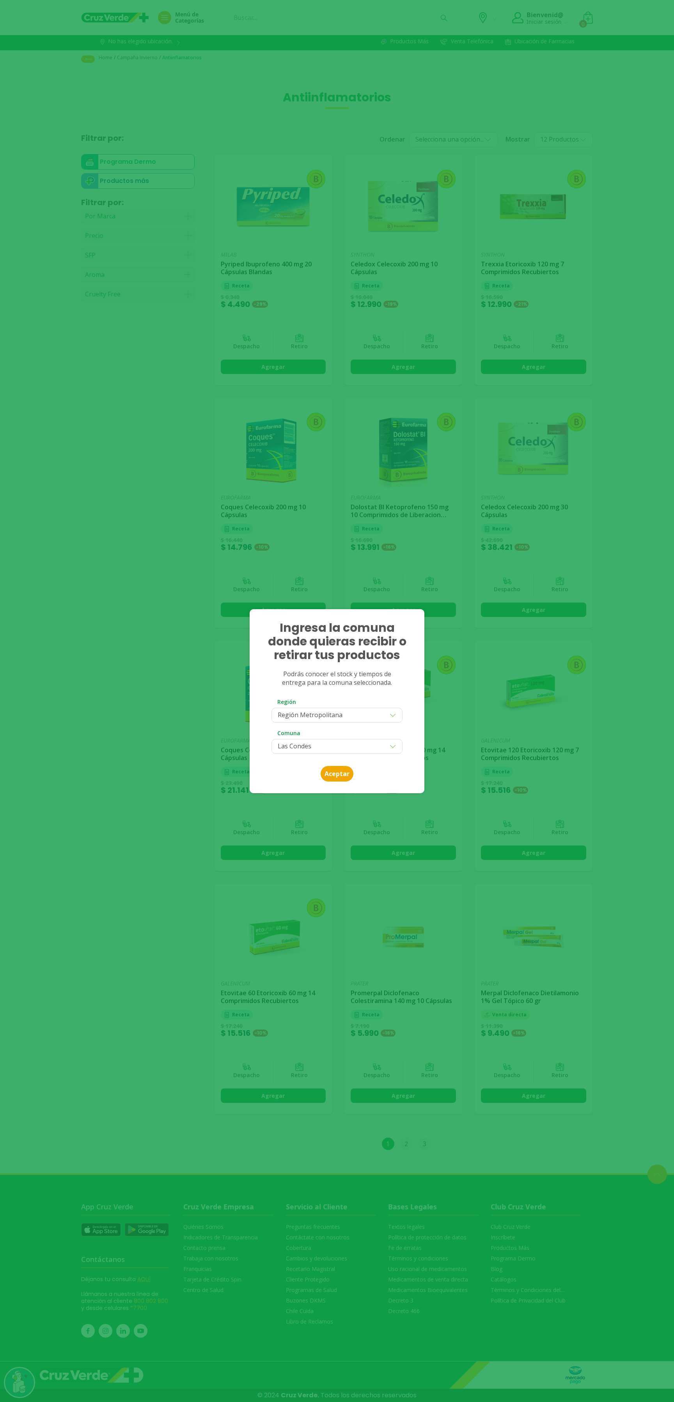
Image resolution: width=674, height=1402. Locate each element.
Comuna (288, 733)
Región (286, 701)
